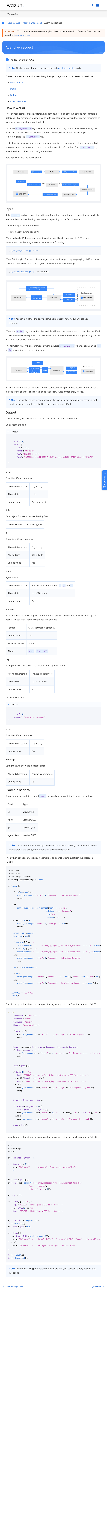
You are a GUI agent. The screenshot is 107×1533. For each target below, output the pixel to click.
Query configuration (14, 1286)
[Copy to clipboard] (98, 249)
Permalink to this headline (34, 47)
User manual (14, 22)
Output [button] (14, 431)
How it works (16, 82)
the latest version (21, 35)
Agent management (32, 22)
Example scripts (18, 101)
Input (13, 88)
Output (13, 95)
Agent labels (96, 1286)
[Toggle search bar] (92, 5)
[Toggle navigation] (97, 5)
